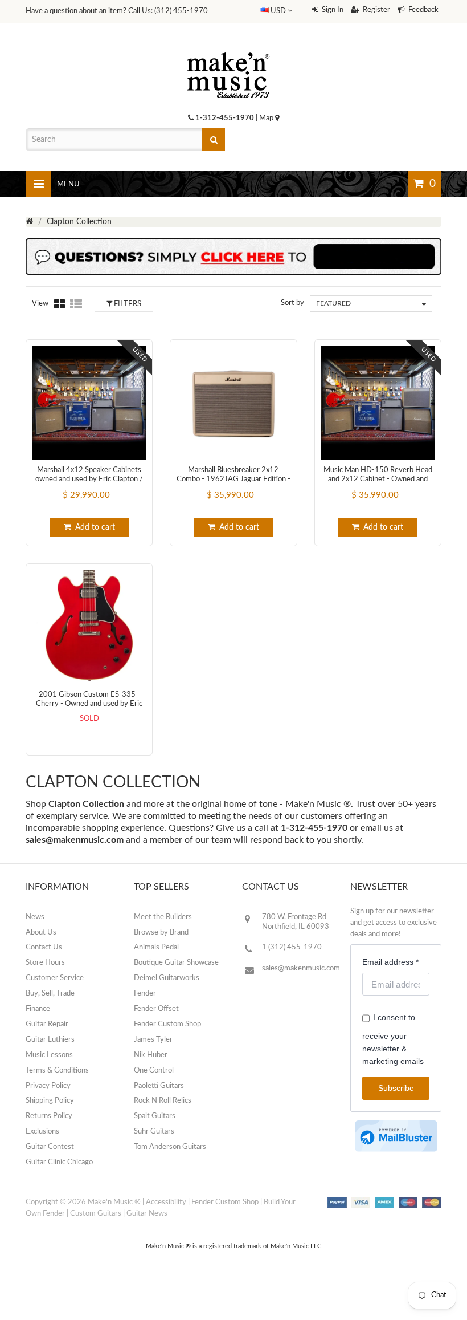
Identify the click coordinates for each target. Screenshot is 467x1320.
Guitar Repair (47, 1024)
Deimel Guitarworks (166, 978)
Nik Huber (150, 1055)
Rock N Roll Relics (162, 1100)
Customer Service (55, 978)
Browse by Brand (161, 932)
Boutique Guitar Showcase (176, 962)
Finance (38, 1009)
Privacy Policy (48, 1086)
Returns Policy (49, 1116)
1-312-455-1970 (224, 118)
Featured (333, 303)
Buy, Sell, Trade (50, 993)
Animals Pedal (156, 947)
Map (267, 118)
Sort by (292, 303)
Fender (145, 993)
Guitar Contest (50, 1147)
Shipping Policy (50, 1100)
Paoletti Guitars (159, 1086)
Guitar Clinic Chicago (59, 1162)
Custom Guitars (95, 1213)
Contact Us (44, 947)
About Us (41, 932)
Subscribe (396, 1087)
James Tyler (153, 1039)
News (35, 917)
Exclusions (42, 1131)
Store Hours (45, 962)
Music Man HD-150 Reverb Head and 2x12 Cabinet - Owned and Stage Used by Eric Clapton (377, 479)
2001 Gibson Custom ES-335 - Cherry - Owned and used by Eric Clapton (89, 704)
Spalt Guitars (154, 1116)
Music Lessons (49, 1055)
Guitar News (146, 1213)
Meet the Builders (163, 917)
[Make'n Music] (228, 48)
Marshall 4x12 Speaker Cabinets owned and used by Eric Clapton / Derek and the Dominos (89, 479)
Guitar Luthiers (50, 1039)
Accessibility (166, 1202)
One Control (154, 1070)
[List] (76, 303)
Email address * (390, 961)
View (40, 303)
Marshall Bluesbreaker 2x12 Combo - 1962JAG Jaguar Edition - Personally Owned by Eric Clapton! (233, 479)
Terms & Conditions (57, 1070)
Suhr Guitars (154, 1131)
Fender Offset (156, 1009)
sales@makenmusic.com (75, 839)
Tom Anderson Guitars (170, 1147)
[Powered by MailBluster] (396, 1136)
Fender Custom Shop (167, 1024)
